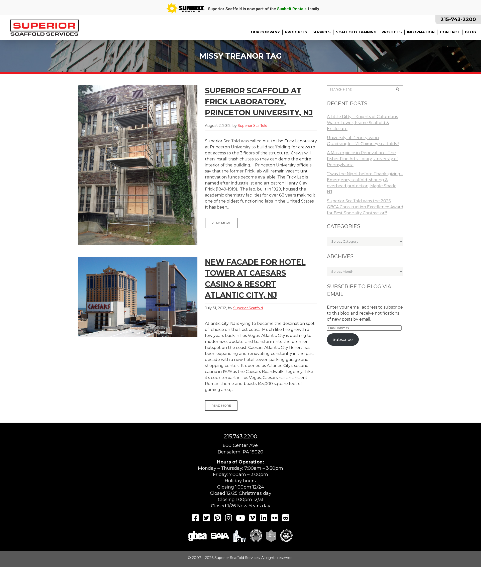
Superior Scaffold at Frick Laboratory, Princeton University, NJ (259, 101)
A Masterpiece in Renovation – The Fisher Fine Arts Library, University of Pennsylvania (362, 158)
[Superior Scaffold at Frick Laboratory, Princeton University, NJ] (137, 165)
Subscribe (343, 339)
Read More (221, 223)
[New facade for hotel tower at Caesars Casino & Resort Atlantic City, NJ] (137, 297)
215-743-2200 (458, 19)
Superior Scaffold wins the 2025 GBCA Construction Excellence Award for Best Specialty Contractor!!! (365, 207)
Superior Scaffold (252, 125)
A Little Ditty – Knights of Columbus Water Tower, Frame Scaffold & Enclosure (362, 122)
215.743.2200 (240, 436)
